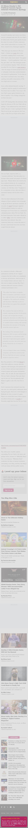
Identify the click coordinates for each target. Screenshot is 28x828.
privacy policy (17, 823)
